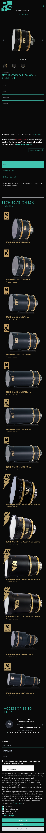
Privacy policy (32, 761)
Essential (8, 807)
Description (7, 164)
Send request (35, 150)
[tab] (23, 164)
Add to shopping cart (28, 727)
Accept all (23, 820)
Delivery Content (9, 177)
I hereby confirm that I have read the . (23, 134)
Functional (9, 813)
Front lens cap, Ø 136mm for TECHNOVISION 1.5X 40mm (25, 720)
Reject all (23, 824)
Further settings (8, 816)
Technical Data (8, 171)
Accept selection (23, 829)
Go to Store (23, 14)
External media (10, 811)
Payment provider (12, 809)
